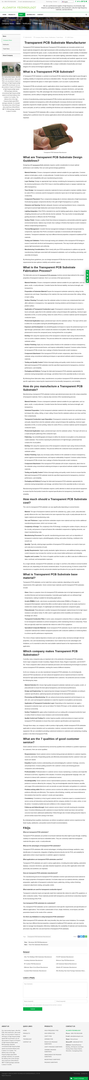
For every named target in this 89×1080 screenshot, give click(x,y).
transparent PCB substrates (48, 275)
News (18, 24)
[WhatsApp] (82, 2)
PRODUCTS (26, 1033)
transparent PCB (38, 165)
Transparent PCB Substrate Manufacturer (39, 936)
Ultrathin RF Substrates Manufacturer (66, 967)
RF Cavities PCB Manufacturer (32, 964)
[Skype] (84, 2)
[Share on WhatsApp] (86, 937)
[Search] (86, 14)
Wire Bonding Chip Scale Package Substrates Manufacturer (72, 970)
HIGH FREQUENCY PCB (51, 1030)
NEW (24, 1036)
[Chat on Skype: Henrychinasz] (87, 274)
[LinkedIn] (80, 2)
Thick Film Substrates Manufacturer (38, 944)
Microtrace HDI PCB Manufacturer (38, 942)
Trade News (38, 24)
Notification (27, 24)
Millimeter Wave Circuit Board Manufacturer (36, 967)
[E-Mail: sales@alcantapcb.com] (87, 281)
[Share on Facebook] (79, 937)
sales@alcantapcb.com (28, 1)
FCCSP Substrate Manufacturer (65, 957)
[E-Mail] (86, 2)
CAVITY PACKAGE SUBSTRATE (53, 1046)
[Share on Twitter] (81, 937)
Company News (8, 24)
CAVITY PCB (48, 1036)
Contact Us (84, 1073)
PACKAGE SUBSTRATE (51, 1062)
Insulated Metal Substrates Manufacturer (35, 970)
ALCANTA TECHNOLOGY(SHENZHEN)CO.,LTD (25, 1073)
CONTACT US (27, 1042)
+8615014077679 (78, 1042)
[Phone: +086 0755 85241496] (87, 271)
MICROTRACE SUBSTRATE (52, 1059)
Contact (55, 1)
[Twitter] (78, 2)
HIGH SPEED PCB (49, 1033)
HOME (25, 1030)
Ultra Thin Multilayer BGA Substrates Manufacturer (38, 957)
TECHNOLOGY (27, 1039)
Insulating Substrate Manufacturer (33, 960)
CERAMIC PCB (48, 1039)
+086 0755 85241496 (10, 1)
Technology (49, 1)
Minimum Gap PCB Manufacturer (65, 960)
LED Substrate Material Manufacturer (66, 964)
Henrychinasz (74, 1039)
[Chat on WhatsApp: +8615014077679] (87, 278)
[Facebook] (76, 2)
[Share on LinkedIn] (83, 937)
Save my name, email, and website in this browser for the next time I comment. (43, 1005)
